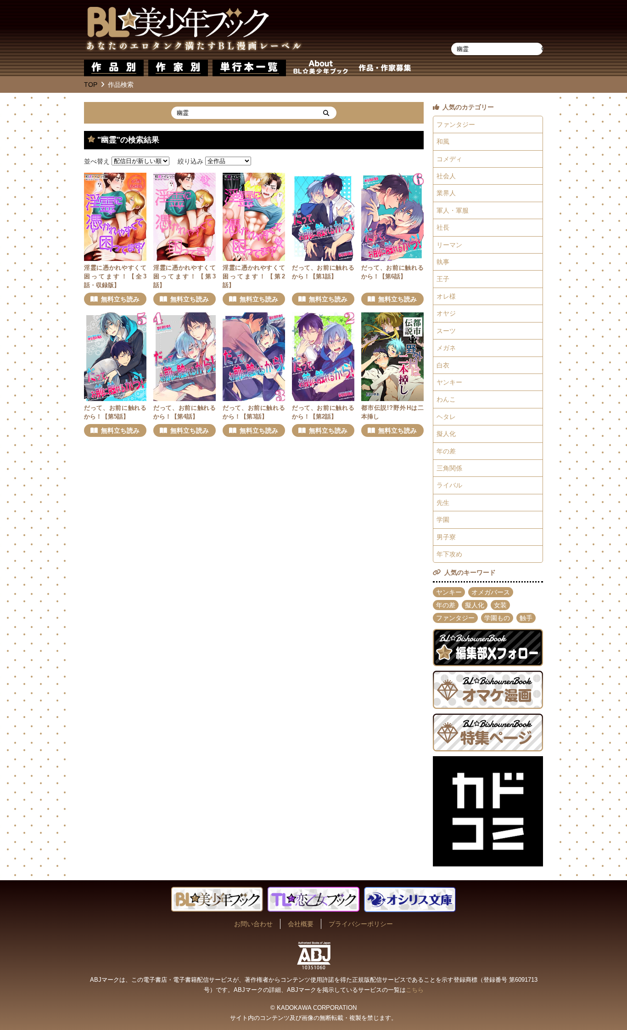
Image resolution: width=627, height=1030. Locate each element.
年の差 (446, 451)
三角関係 (449, 468)
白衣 (443, 365)
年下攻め (449, 554)
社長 (443, 227)
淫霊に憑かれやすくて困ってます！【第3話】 (184, 277)
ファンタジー (456, 124)
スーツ (446, 330)
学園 (443, 519)
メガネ (446, 347)
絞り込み (190, 160)
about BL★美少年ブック (320, 68)
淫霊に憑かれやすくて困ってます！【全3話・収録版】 (115, 277)
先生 (443, 502)
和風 (443, 141)
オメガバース (490, 592)
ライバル (449, 485)
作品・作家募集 (384, 68)
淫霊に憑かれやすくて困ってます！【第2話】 (254, 277)
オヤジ (446, 313)
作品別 (114, 68)
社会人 (446, 176)
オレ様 (446, 296)
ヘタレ (446, 416)
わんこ (446, 399)
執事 (443, 262)
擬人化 (446, 433)
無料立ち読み (120, 299)
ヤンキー (449, 382)
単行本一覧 (249, 68)
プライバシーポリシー (361, 924)
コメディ (449, 159)
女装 (500, 605)
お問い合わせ (253, 924)
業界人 (446, 193)
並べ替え (97, 160)
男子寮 (446, 537)
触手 (526, 618)
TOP (90, 84)
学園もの (497, 618)
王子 (443, 279)
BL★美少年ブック (193, 30)
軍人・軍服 (453, 210)
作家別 (178, 68)
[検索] (326, 113)
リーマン (449, 245)
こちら (415, 989)
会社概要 (301, 924)
